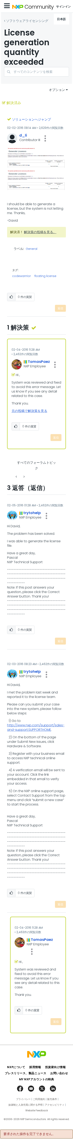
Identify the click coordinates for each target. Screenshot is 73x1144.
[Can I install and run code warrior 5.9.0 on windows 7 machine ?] (16, 476)
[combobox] (36, 72)
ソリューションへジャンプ (31, 119)
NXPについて (16, 1067)
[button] (45, 138)
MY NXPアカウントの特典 (36, 1079)
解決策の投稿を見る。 (40, 232)
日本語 (61, 19)
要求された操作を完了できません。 (29, 1134)
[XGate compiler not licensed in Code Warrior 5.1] (23, 476)
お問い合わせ (59, 1073)
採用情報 (35, 1067)
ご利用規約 (39, 1099)
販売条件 (52, 1099)
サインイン (63, 6)
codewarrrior (21, 276)
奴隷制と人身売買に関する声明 (26, 1105)
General (31, 249)
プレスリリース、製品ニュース (25, 1073)
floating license (45, 276)
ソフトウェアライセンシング (27, 20)
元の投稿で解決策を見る (29, 411)
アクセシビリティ (54, 1105)
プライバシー (23, 1099)
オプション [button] (57, 89)
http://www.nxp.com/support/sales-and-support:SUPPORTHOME (35, 727)
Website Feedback (36, 1110)
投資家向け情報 (55, 1067)
